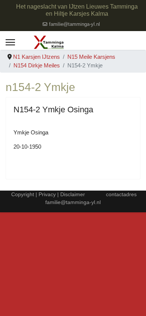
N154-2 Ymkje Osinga (53, 109)
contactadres (121, 194)
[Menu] (10, 42)
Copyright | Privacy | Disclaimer (47, 194)
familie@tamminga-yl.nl (74, 24)
